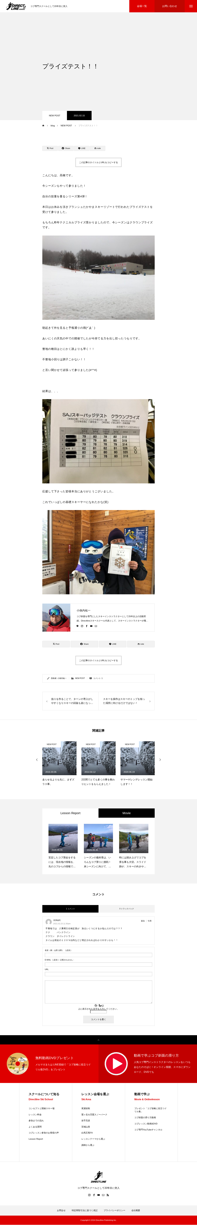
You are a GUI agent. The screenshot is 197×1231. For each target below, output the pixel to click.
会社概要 (135, 1210)
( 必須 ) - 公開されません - (59, 960)
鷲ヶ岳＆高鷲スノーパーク (94, 1114)
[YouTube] (91, 625)
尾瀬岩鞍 (85, 1108)
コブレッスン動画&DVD (145, 1123)
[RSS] (107, 1194)
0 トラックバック (126, 909)
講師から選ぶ (87, 1145)
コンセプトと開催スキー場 (41, 1108)
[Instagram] (82, 625)
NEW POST (54, 115)
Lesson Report (36, 1139)
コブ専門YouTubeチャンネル (148, 1129)
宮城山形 (85, 1126)
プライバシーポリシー (114, 1210)
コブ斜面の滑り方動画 (145, 1117)
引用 (149, 921)
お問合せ (61, 1210)
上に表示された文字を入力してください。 (98, 1009)
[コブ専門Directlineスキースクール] (16, 6)
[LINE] (77, 625)
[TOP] (98, 1040)
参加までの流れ (36, 1120)
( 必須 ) (58, 950)
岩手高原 (85, 1120)
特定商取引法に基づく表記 (85, 1210)
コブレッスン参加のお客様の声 (44, 1132)
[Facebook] (86, 625)
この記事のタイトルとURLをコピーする (98, 162)
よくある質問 (35, 1126)
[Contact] (95, 625)
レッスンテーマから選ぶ (93, 1139)
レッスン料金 (35, 1114)
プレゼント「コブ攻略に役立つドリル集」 (150, 1110)
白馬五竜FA (87, 1132)
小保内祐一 (83, 610)
